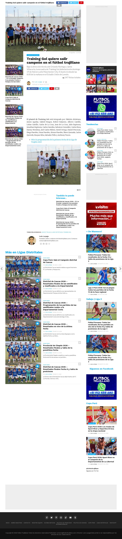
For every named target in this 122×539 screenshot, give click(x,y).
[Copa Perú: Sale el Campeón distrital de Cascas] (14, 95)
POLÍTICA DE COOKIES (80, 523)
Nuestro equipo (37, 523)
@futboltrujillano (92, 468)
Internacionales (61, 524)
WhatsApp (113, 523)
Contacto (27, 523)
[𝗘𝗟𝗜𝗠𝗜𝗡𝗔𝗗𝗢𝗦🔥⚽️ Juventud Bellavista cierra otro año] (112, 89)
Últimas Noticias (49, 523)
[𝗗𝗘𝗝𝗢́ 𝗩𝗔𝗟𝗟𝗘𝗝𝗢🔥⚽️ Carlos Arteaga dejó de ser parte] (101, 89)
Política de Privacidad (64, 523)
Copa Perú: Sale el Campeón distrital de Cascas (12, 99)
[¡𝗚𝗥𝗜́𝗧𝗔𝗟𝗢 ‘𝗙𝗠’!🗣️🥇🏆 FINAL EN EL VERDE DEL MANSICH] (91, 89)
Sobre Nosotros (16, 523)
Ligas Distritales (57, 232)
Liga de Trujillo (47, 232)
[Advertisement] (54, 104)
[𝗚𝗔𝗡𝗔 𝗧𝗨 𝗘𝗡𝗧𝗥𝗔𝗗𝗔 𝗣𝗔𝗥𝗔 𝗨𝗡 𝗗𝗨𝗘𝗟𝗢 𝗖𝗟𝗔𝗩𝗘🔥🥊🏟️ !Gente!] (101, 79)
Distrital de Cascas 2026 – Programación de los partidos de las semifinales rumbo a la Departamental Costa (14, 142)
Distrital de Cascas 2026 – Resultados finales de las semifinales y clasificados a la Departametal (14, 120)
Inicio (7, 523)
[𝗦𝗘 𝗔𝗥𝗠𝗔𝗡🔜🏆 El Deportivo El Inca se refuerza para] (112, 79)
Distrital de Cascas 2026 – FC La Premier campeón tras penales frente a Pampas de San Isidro (14, 79)
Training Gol (67, 232)
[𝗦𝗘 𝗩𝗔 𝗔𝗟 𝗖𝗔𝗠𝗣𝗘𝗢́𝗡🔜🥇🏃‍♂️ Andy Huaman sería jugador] (91, 79)
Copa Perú (91, 523)
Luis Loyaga (38, 82)
